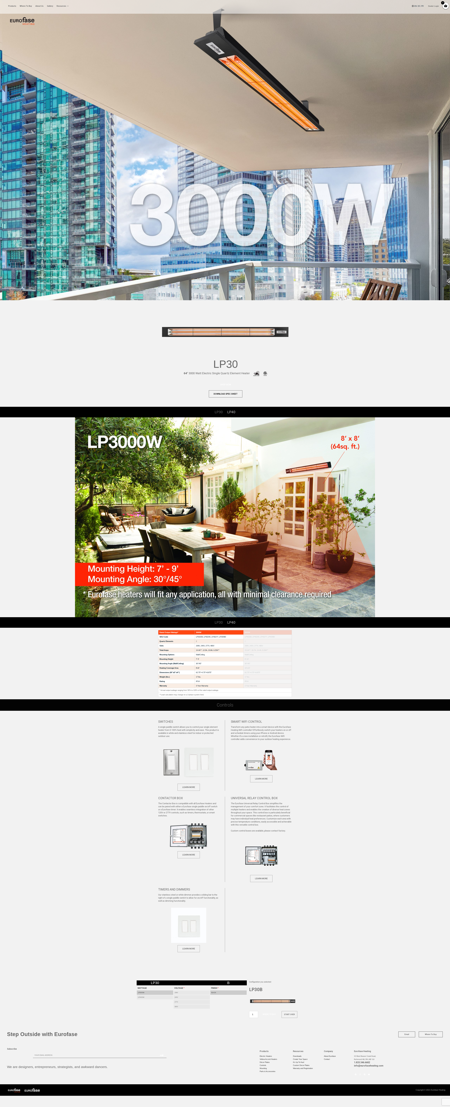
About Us (39, 6)
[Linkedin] (364, 1074)
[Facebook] (355, 1074)
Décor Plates (265, 1062)
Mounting (263, 1068)
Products (12, 6)
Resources (61, 6)
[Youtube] (369, 1074)
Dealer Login (433, 6)
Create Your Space (300, 1059)
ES (419, 6)
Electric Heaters (266, 1056)
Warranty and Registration (303, 1068)
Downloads (297, 1056)
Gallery (50, 6)
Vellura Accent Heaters (268, 1059)
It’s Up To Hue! (298, 1062)
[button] (226, 384)
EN (415, 6)
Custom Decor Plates (301, 1065)
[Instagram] (360, 1074)
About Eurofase (330, 1056)
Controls (263, 1065)
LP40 (231, 412)
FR (422, 6)
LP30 (219, 412)
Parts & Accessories (267, 1071)
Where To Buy (26, 6)
